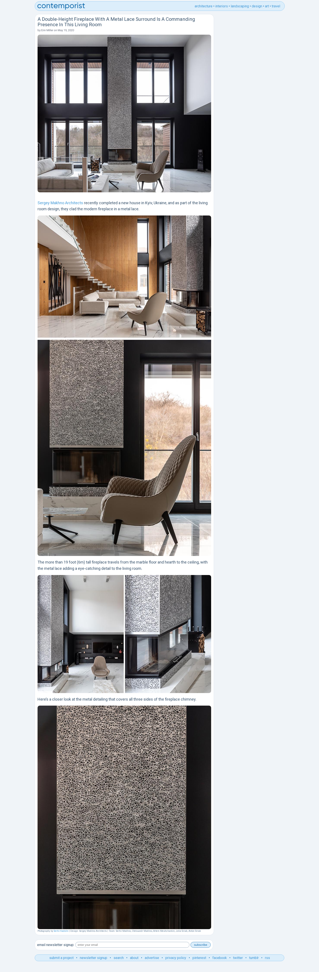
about (134, 958)
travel (276, 6)
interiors (221, 6)
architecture (203, 6)
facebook (219, 958)
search (118, 958)
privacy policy (175, 958)
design (257, 6)
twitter (238, 958)
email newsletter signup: (55, 945)
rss (267, 958)
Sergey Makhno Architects (60, 203)
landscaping (240, 6)
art (267, 6)
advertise (152, 958)
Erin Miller (47, 30)
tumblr (254, 958)
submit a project (61, 958)
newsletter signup (93, 958)
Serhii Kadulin (61, 931)
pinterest (199, 958)
